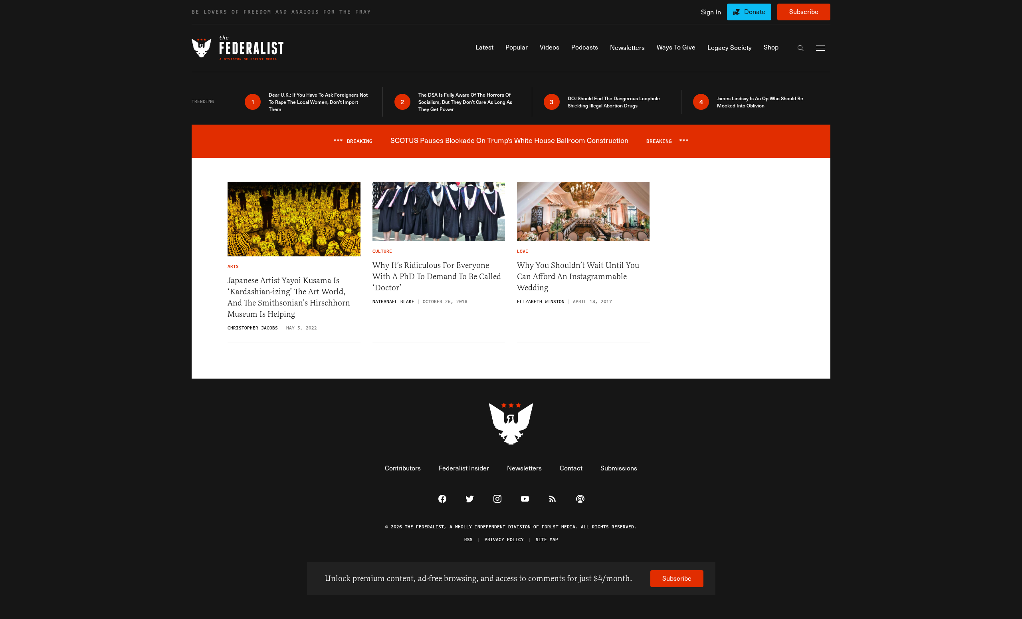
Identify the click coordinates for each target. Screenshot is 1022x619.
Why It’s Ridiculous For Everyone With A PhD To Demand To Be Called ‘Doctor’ (436, 276)
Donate (754, 11)
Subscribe (803, 11)
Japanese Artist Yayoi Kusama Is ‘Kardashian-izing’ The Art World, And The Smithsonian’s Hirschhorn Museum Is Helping (289, 297)
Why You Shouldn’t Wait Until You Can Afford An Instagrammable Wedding (578, 276)
